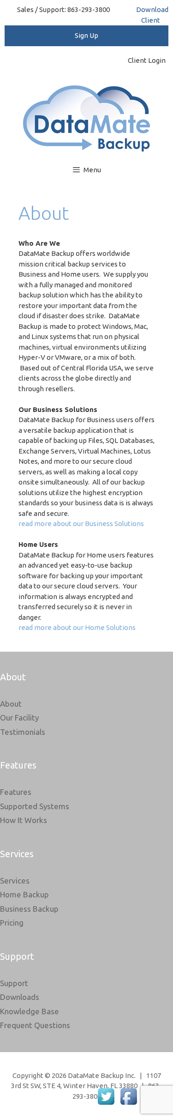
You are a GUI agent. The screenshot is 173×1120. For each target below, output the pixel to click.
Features (15, 791)
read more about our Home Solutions (77, 627)
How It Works (23, 820)
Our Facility (19, 717)
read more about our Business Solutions (81, 523)
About (11, 703)
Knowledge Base (29, 1011)
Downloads (19, 997)
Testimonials (22, 731)
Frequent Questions (35, 1025)
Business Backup (29, 908)
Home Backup (24, 894)
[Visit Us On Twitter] (106, 1105)
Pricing (12, 922)
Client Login (148, 60)
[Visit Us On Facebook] (128, 1105)
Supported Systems (34, 806)
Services (15, 880)
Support (14, 983)
